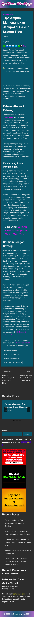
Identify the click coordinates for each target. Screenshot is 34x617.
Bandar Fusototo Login (10, 586)
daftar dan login (19, 594)
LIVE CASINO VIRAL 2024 (12, 354)
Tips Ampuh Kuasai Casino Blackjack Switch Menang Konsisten (15, 523)
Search (5, 431)
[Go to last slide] (5, 409)
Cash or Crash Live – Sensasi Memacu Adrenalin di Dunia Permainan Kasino (16, 561)
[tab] (13, 420)
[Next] (28, 409)
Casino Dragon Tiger (10, 350)
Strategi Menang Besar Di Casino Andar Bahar (25, 376)
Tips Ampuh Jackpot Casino (13, 362)
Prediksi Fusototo (8, 589)
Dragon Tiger (8, 117)
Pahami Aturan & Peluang (12, 358)
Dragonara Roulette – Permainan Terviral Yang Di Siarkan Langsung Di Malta (18, 542)
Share (25, 46)
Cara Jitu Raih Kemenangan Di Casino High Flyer (16, 230)
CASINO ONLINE (8, 14)
